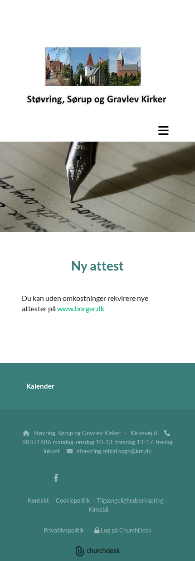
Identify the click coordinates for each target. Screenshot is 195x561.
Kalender (40, 386)
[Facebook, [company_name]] (56, 478)
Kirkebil (98, 509)
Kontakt (38, 500)
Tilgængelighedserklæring (130, 500)
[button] (97, 130)
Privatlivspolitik (64, 530)
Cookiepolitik (73, 500)
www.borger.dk (80, 308)
